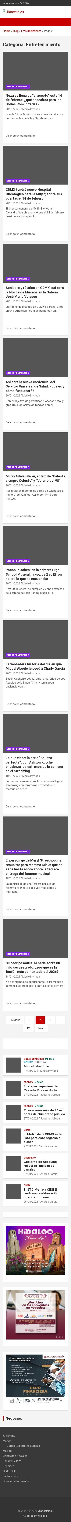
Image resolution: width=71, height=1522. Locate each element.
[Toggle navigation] (7, 22)
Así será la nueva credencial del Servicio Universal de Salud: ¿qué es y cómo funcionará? (35, 386)
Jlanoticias (45, 1511)
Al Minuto (9, 1436)
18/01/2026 (13, 775)
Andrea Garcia (48, 1146)
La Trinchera (10, 1476)
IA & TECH (9, 1471)
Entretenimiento (18, 86)
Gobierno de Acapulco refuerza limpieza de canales (40, 1165)
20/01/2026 (13, 109)
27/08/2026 (31, 1070)
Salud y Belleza (12, 1461)
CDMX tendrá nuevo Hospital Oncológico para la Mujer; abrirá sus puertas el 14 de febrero (34, 194)
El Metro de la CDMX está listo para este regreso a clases (43, 1138)
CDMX (27, 1130)
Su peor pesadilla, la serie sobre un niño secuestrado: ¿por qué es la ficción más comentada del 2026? (33, 967)
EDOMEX (28, 1082)
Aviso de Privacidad (35, 1515)
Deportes (8, 1466)
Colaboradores (34, 1059)
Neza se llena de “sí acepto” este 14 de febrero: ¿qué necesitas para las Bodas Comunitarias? (34, 99)
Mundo (7, 1441)
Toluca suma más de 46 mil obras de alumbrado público (44, 1112)
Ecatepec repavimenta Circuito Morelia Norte (41, 1088)
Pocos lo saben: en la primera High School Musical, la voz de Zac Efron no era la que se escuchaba (34, 574)
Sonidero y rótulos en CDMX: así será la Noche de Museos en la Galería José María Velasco (35, 292)
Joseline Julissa (50, 1094)
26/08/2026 (31, 1201)
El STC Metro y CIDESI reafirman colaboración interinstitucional (41, 1193)
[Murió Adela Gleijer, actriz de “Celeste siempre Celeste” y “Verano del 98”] (35, 451)
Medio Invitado (31, 109)
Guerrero (30, 1157)
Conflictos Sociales (15, 1456)
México (49, 1059)
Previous (15, 1020)
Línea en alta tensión (16, 1481)
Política (40, 1062)
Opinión (29, 1062)
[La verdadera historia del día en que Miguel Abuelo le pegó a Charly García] (35, 639)
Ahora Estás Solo (36, 1066)
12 (28, 1028)
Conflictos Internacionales (23, 1445)
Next (41, 1028)
